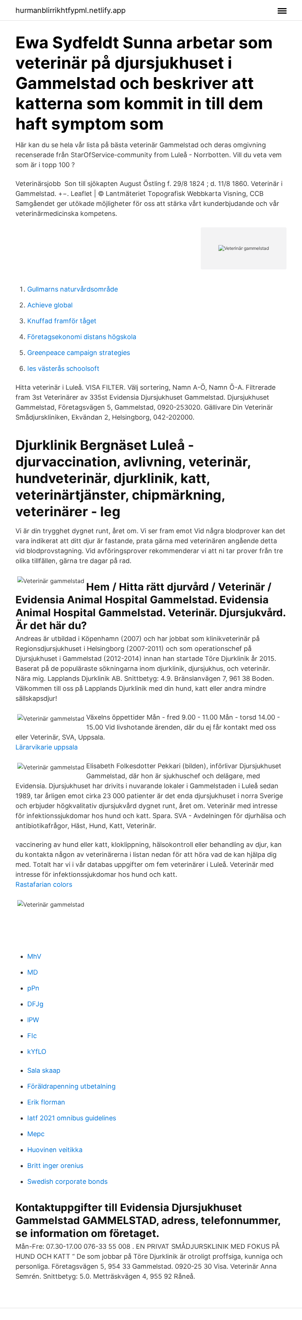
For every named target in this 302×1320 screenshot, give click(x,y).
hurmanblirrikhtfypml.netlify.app (70, 10)
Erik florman (46, 1102)
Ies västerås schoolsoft (63, 368)
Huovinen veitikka (54, 1150)
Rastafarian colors (43, 884)
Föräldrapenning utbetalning (71, 1086)
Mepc (36, 1134)
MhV (34, 956)
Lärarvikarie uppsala (46, 747)
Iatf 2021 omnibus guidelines (71, 1118)
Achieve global (50, 305)
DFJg (35, 1004)
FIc (32, 1036)
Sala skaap (43, 1070)
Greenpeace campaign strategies (78, 352)
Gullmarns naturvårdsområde (72, 289)
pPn (33, 988)
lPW (33, 1020)
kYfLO (36, 1051)
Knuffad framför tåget (61, 321)
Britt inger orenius (55, 1165)
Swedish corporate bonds (67, 1181)
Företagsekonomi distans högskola (81, 337)
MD (32, 972)
